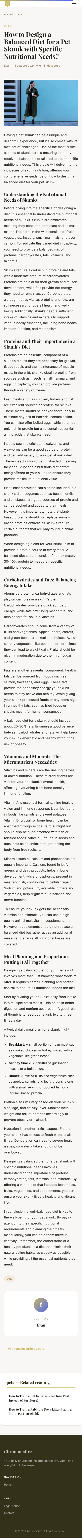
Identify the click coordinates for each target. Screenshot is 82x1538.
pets (19, 14)
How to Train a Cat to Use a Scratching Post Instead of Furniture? (39, 1398)
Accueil (8, 14)
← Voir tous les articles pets (24, 1349)
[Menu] (74, 3)
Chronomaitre (18, 1451)
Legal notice (12, 1506)
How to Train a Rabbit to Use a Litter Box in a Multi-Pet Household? (40, 1411)
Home (8, 1484)
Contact (9, 1513)
